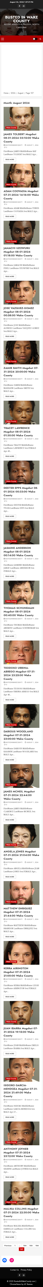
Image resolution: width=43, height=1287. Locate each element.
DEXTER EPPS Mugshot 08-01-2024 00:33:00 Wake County (21, 491)
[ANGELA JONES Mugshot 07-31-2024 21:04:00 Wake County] (21, 836)
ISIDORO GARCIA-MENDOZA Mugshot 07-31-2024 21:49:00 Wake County (21, 1090)
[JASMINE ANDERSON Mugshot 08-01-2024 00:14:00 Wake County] (21, 532)
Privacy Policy (26, 1269)
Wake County (11, 128)
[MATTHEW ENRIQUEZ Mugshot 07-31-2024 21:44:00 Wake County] (21, 893)
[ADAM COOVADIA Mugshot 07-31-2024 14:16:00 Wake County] (21, 176)
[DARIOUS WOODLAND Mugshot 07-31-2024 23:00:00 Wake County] (21, 716)
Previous (7, 1245)
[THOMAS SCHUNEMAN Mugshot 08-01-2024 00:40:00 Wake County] (21, 592)
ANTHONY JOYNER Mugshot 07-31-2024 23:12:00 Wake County (18, 1152)
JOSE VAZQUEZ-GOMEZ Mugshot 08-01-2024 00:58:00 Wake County (19, 311)
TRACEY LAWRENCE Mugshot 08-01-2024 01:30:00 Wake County (18, 431)
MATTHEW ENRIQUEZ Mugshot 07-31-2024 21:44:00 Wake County (18, 912)
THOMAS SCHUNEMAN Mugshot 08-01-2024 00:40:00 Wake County (19, 611)
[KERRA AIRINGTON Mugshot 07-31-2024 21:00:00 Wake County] (21, 953)
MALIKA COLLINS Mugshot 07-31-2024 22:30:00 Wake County (21, 1212)
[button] (2, 39)
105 (30, 1245)
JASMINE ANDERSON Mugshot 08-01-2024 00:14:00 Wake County (18, 551)
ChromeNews (15, 1284)
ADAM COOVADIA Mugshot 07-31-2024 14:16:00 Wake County (21, 194)
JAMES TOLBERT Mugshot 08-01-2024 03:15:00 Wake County (21, 137)
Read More (9, 159)
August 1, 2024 (32, 145)
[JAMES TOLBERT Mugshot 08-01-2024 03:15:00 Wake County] (21, 119)
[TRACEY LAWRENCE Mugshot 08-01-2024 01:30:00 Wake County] (21, 412)
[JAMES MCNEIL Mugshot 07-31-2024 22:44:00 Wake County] (21, 776)
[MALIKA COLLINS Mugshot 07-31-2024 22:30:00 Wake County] (21, 1193)
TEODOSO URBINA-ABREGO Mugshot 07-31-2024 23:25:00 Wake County (19, 673)
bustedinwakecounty (13, 145)
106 (37, 1245)
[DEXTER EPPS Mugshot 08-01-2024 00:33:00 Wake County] (21, 472)
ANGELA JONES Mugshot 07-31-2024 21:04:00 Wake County (21, 855)
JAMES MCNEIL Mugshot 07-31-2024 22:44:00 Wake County (19, 795)
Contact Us (14, 1269)
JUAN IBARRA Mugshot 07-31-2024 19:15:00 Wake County (21, 1032)
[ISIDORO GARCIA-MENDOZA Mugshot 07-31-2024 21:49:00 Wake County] (21, 1070)
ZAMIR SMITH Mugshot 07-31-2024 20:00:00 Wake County (21, 371)
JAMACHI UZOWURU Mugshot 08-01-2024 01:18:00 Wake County (18, 251)
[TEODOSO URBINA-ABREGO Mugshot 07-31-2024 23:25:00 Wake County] (21, 652)
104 (24, 1245)
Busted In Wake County (21, 19)
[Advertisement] (21, 69)
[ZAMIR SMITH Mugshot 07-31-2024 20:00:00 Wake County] (21, 352)
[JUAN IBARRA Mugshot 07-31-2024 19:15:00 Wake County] (21, 1013)
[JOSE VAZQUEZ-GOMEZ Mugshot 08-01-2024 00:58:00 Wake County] (21, 292)
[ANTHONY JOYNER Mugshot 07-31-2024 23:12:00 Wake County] (21, 1133)
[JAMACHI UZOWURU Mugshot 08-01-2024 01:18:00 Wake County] (21, 232)
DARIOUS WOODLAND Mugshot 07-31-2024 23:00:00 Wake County (18, 735)
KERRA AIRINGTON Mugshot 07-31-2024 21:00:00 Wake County (18, 972)
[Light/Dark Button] (35, 39)
